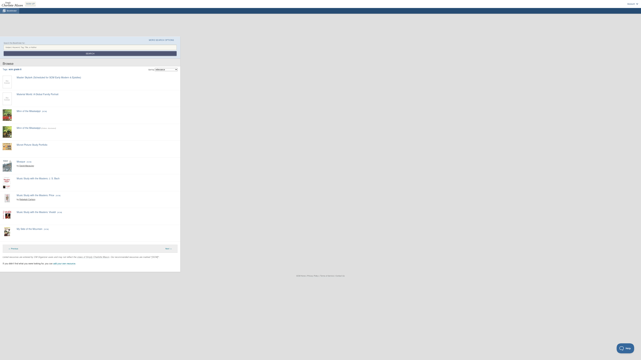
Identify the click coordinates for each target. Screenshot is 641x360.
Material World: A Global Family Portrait (37, 94)
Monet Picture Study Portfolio (32, 144)
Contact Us (340, 275)
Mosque (21, 161)
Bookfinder (12, 10)
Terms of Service (327, 275)
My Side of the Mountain (29, 228)
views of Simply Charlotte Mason (93, 256)
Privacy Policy (313, 275)
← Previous (13, 248)
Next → (168, 248)
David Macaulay (26, 165)
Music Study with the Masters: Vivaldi (36, 212)
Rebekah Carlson (27, 199)
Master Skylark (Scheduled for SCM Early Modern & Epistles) (49, 77)
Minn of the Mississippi (29, 111)
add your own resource (64, 263)
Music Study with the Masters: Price (35, 195)
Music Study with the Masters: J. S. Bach (38, 178)
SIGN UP (30, 4)
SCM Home (301, 275)
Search (90, 53)
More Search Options (161, 39)
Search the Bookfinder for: (14, 43)
